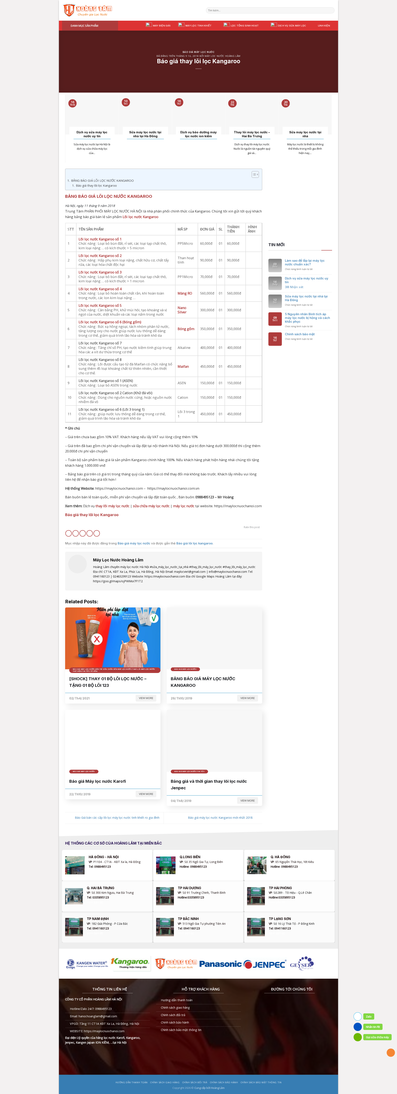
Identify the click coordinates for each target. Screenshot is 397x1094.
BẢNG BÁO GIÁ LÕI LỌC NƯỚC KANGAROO (102, 180)
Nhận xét (294, 287)
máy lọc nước (183, 505)
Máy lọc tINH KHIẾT (198, 25)
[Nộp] (331, 10)
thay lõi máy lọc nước (112, 505)
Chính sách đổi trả (194, 1082)
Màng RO (185, 293)
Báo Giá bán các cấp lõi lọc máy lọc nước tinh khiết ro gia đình (116, 818)
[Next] (329, 128)
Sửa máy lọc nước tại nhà (305, 134)
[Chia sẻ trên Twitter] (75, 533)
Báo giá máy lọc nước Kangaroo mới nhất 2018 (220, 818)
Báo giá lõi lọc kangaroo (194, 543)
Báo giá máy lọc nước (199, 52)
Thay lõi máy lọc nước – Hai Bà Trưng (252, 134)
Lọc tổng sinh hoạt (245, 25)
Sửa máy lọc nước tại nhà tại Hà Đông (145, 134)
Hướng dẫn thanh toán (132, 1082)
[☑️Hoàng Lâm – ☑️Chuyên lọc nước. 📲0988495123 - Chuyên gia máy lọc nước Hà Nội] (88, 10)
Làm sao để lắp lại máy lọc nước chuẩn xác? (305, 262)
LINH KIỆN (324, 25)
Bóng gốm (186, 328)
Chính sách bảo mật (300, 334)
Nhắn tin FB (373, 1027)
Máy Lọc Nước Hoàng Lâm (222, 55)
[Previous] (68, 128)
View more (146, 698)
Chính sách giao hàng (164, 1082)
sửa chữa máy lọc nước (151, 505)
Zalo (369, 1016)
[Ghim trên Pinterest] (89, 533)
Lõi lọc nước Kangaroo (140, 216)
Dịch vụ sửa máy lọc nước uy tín (92, 134)
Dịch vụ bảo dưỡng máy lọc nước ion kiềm (198, 134)
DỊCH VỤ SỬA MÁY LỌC (292, 25)
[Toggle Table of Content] (253, 174)
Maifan (183, 366)
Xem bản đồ (97, 871)
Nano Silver (182, 309)
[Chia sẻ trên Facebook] (68, 533)
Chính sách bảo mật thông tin (260, 1082)
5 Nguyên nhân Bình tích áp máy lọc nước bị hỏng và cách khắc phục (307, 317)
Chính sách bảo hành (224, 1082)
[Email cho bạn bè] (82, 533)
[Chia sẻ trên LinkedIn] (96, 533)
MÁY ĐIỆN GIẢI (162, 25)
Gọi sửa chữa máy (377, 1037)
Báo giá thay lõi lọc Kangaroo (96, 185)
